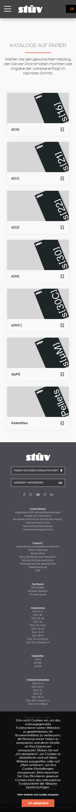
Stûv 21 (37, 690)
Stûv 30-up (37, 618)
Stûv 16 (37, 621)
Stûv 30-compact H (37, 642)
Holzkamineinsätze (38, 679)
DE (72, 9)
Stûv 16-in (38, 686)
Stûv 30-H (38, 635)
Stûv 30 (37, 615)
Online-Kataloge (38, 550)
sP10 (38, 659)
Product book (37, 594)
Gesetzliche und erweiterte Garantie (37, 546)
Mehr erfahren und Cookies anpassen (38, 794)
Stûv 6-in (37, 683)
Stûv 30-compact (37, 639)
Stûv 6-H (37, 611)
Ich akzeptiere (38, 803)
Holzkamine (38, 608)
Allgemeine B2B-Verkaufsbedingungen (38, 512)
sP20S (38, 666)
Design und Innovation (38, 515)
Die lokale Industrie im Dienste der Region (37, 519)
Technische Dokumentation (37, 560)
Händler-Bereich (38, 591)
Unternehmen (38, 509)
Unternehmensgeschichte (38, 529)
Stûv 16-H (38, 632)
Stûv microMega (38, 704)
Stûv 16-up (37, 628)
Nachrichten (37, 553)
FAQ (37, 570)
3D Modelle (37, 587)
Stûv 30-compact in (38, 700)
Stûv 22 (37, 693)
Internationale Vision (38, 522)
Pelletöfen (38, 656)
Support (38, 543)
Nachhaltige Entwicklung (37, 526)
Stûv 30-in (38, 697)
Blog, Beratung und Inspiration (37, 556)
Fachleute (38, 584)
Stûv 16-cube (38, 625)
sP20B (38, 662)
